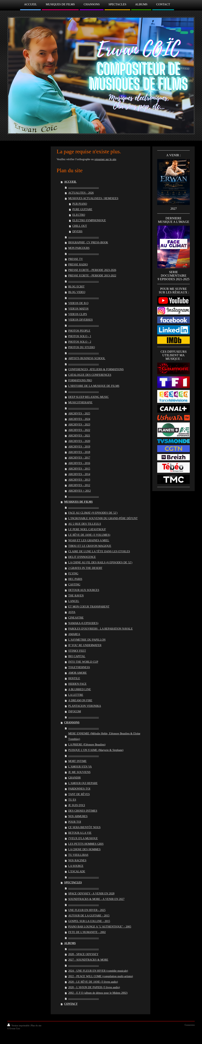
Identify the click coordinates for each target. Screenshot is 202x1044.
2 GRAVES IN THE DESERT (85, 568)
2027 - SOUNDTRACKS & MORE (88, 959)
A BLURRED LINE (79, 689)
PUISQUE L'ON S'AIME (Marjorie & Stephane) (95, 750)
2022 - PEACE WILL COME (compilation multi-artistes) (100, 976)
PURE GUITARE (82, 209)
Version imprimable (20, 1025)
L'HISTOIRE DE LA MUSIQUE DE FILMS (93, 385)
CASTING (74, 584)
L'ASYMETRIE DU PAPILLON (87, 639)
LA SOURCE (75, 865)
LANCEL (73, 601)
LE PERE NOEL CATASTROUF (87, 529)
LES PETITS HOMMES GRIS (86, 843)
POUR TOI (74, 821)
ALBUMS (70, 943)
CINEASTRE (76, 617)
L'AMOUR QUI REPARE (83, 783)
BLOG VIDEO (76, 292)
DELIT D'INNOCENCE (82, 556)
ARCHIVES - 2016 (79, 463)
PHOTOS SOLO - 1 (79, 336)
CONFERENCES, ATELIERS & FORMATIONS (96, 369)
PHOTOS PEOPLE (79, 330)
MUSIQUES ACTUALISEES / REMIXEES (93, 198)
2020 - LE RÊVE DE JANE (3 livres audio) (93, 981)
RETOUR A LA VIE (80, 832)
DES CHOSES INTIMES (82, 810)
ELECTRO (78, 214)
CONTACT (71, 1003)
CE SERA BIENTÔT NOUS (84, 827)
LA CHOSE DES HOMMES (84, 849)
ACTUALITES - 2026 (81, 192)
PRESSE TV (75, 259)
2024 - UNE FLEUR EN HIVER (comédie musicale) (98, 970)
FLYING (73, 573)
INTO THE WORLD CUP (83, 661)
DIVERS (77, 231)
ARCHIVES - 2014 (79, 474)
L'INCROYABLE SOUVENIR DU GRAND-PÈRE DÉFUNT (103, 518)
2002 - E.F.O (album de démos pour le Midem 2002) (98, 992)
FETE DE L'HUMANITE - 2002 (87, 932)
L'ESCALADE (76, 871)
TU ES (72, 799)
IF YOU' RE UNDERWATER (84, 645)
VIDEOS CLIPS (77, 314)
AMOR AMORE (77, 672)
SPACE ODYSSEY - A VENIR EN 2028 (91, 893)
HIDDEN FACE (77, 683)
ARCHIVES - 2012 (79, 485)
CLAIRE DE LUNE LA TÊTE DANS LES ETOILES (99, 551)
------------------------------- (83, 187)
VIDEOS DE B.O (78, 303)
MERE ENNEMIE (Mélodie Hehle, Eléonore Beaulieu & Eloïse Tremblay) (104, 736)
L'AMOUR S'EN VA (80, 766)
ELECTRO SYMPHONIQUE (89, 220)
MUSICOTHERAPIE (80, 402)
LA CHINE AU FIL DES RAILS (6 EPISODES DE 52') (100, 562)
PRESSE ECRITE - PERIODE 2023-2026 (92, 270)
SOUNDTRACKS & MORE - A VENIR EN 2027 (96, 899)
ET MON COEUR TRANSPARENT (88, 606)
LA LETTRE (75, 694)
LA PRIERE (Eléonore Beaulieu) (87, 744)
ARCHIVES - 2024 (79, 419)
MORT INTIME (77, 761)
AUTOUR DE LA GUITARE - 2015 (88, 915)
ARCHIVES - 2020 (79, 441)
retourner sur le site (105, 159)
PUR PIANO (79, 203)
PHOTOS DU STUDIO (81, 347)
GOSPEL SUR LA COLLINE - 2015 (89, 921)
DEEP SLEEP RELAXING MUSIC (88, 396)
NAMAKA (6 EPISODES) (83, 623)
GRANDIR (74, 777)
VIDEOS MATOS (78, 308)
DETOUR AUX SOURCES (83, 590)
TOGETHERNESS (79, 667)
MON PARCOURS (79, 248)
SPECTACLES (73, 882)
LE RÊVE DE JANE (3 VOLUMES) (89, 534)
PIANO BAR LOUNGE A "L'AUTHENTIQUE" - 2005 (99, 926)
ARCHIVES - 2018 (79, 452)
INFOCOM (74, 711)
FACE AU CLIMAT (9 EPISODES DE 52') (93, 512)
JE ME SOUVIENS (79, 772)
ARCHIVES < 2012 (79, 490)
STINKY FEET (77, 650)
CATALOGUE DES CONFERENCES (89, 374)
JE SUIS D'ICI (76, 805)
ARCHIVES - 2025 (79, 413)
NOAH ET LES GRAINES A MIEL (88, 540)
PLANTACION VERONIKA (84, 705)
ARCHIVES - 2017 (79, 457)
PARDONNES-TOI (79, 788)
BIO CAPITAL (76, 656)
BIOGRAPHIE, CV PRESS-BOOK (88, 242)
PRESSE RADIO (78, 264)
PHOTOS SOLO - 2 (79, 341)
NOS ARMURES (78, 816)
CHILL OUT (79, 225)
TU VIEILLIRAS (78, 854)
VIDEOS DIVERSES (80, 319)
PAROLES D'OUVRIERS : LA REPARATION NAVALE (100, 628)
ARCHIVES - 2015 (79, 468)
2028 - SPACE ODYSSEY (83, 954)
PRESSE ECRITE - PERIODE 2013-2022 (92, 275)
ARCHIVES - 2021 (79, 435)
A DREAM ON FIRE (80, 700)
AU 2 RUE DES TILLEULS (84, 523)
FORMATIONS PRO (80, 380)
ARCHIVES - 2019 (79, 446)
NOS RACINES (77, 860)
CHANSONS (71, 722)
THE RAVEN (76, 595)
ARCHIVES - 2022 (79, 430)
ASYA (71, 612)
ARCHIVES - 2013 (79, 479)
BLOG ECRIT (76, 286)
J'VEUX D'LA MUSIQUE (83, 838)
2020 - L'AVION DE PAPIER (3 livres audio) (94, 987)
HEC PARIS (75, 579)
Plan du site (36, 1025)
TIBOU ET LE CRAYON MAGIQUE (89, 545)
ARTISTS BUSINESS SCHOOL (86, 358)
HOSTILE (74, 678)
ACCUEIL (70, 181)
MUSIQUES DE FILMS (78, 501)
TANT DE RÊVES (79, 794)
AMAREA (74, 634)
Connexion (190, 1025)
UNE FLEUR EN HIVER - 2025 (87, 910)
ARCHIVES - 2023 (79, 424)
